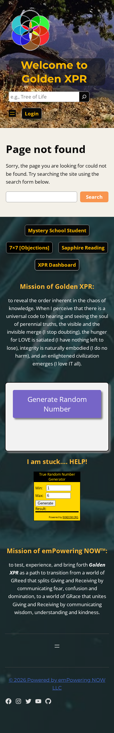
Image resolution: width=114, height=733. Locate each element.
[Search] (84, 97)
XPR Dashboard (57, 264)
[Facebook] (8, 701)
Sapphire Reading (83, 247)
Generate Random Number (57, 404)
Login (32, 113)
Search (94, 197)
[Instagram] (18, 701)
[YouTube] (38, 701)
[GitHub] (48, 701)
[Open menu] (12, 113)
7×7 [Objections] (29, 247)
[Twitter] (28, 701)
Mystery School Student (57, 230)
